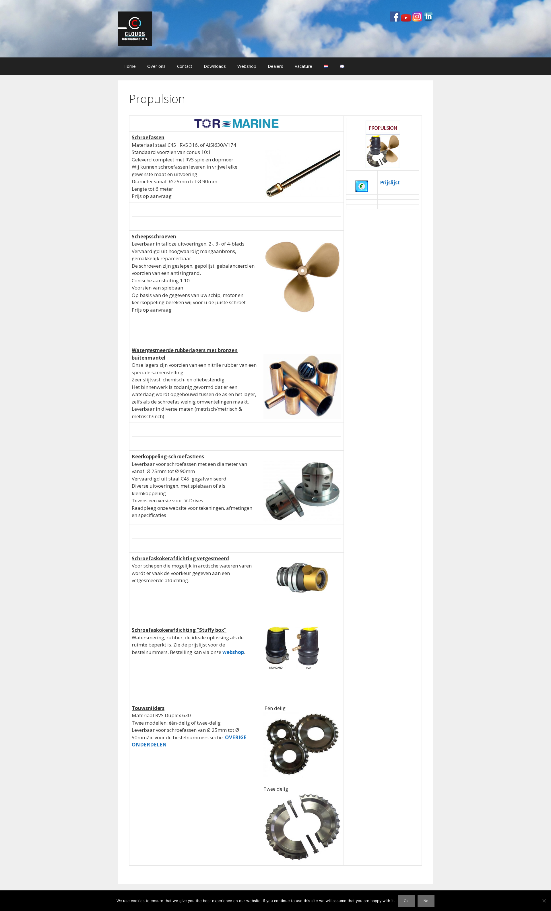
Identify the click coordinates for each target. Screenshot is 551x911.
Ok (406, 900)
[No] (544, 901)
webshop (233, 652)
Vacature (303, 66)
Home (129, 66)
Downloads (215, 66)
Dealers (275, 66)
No (426, 900)
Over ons (156, 66)
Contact (184, 66)
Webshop (246, 66)
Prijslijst (390, 182)
